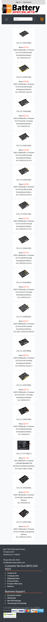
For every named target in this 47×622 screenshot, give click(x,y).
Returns (10, 586)
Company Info (13, 576)
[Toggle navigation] (6, 19)
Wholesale (11, 598)
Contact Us (12, 573)
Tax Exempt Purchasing (16, 603)
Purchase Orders (14, 595)
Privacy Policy (13, 581)
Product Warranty (14, 583)
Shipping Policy (13, 578)
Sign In (18, 2)
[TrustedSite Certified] (9, 615)
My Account (27, 2)
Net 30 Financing (14, 600)
